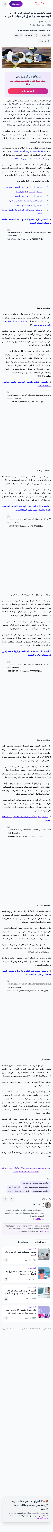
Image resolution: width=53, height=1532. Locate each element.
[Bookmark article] (5, 1199)
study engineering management (37, 1187)
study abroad (14, 1187)
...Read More (43, 1231)
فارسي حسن (43, 21)
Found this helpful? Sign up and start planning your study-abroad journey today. (26, 1170)
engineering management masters (35, 1183)
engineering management (18, 1191)
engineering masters (41, 1191)
